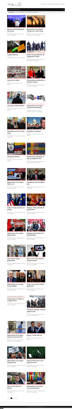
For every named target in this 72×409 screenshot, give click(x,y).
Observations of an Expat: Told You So (15, 183)
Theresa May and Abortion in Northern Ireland (36, 81)
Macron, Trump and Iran (34, 335)
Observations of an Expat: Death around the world (15, 336)
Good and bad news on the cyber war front (35, 361)
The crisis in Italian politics (15, 106)
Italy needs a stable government (13, 259)
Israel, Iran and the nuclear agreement (35, 285)
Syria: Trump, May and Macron (14, 387)
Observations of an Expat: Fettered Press (15, 361)
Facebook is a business (34, 131)
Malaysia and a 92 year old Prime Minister (35, 234)
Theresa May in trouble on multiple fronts (15, 299)
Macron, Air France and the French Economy (35, 259)
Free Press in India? (13, 80)
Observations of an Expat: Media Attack (15, 234)
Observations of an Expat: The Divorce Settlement (35, 106)
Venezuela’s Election (13, 157)
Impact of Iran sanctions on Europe (16, 208)
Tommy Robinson (12, 54)
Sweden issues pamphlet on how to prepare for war (35, 157)
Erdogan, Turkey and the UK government (35, 208)
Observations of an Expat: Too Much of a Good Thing (35, 30)
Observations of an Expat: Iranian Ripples (15, 285)
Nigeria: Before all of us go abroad (23, 12)
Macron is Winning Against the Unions (15, 30)
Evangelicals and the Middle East (35, 183)
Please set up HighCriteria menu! (14, 9)
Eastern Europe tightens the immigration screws (35, 55)
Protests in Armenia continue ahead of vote (36, 310)
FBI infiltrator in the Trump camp (15, 132)
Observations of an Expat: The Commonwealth (35, 387)
